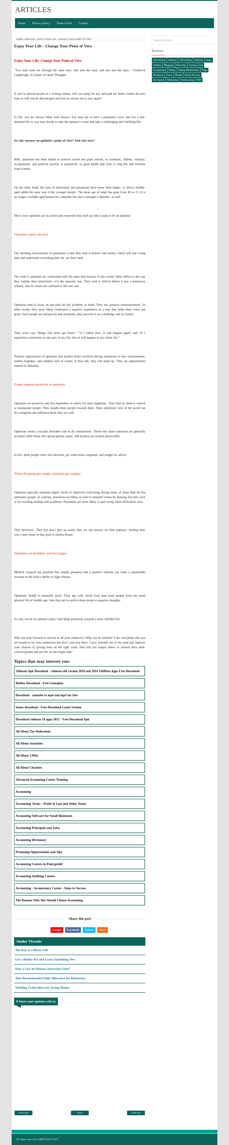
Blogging (169, 65)
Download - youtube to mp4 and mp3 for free (47, 695)
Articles (30, 39)
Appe (209, 60)
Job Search (158, 79)
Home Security (192, 74)
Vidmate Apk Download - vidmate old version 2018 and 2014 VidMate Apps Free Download (78, 671)
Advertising (186, 60)
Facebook (73, 929)
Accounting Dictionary (31, 840)
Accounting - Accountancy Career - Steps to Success (51, 888)
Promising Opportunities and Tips (39, 852)
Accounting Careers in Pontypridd (39, 864)
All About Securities (29, 743)
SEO (199, 79)
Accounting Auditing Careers (35, 876)
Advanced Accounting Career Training (42, 779)
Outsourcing (187, 79)
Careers (193, 65)
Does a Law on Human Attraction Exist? (42, 969)
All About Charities (29, 767)
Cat (201, 65)
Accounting (23, 791)
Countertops (159, 70)
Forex (169, 74)
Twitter (89, 929)
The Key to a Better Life (31, 950)
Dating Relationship (188, 70)
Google (56, 929)
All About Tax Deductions (33, 731)
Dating (172, 70)
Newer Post (23, 1113)
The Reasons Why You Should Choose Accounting (49, 900)
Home (21, 23)
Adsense (172, 60)
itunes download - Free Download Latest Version (48, 707)
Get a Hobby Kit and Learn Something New (45, 959)
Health (178, 74)
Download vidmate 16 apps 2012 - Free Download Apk (52, 719)
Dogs (204, 70)
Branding (181, 65)
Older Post (136, 1113)
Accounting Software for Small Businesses (44, 816)
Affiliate (199, 60)
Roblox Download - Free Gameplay (40, 683)
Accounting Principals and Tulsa (38, 828)
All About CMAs (27, 755)
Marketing (172, 79)
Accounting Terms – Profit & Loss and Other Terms (51, 803)
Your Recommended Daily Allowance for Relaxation (50, 978)
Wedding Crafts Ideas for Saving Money (42, 987)
